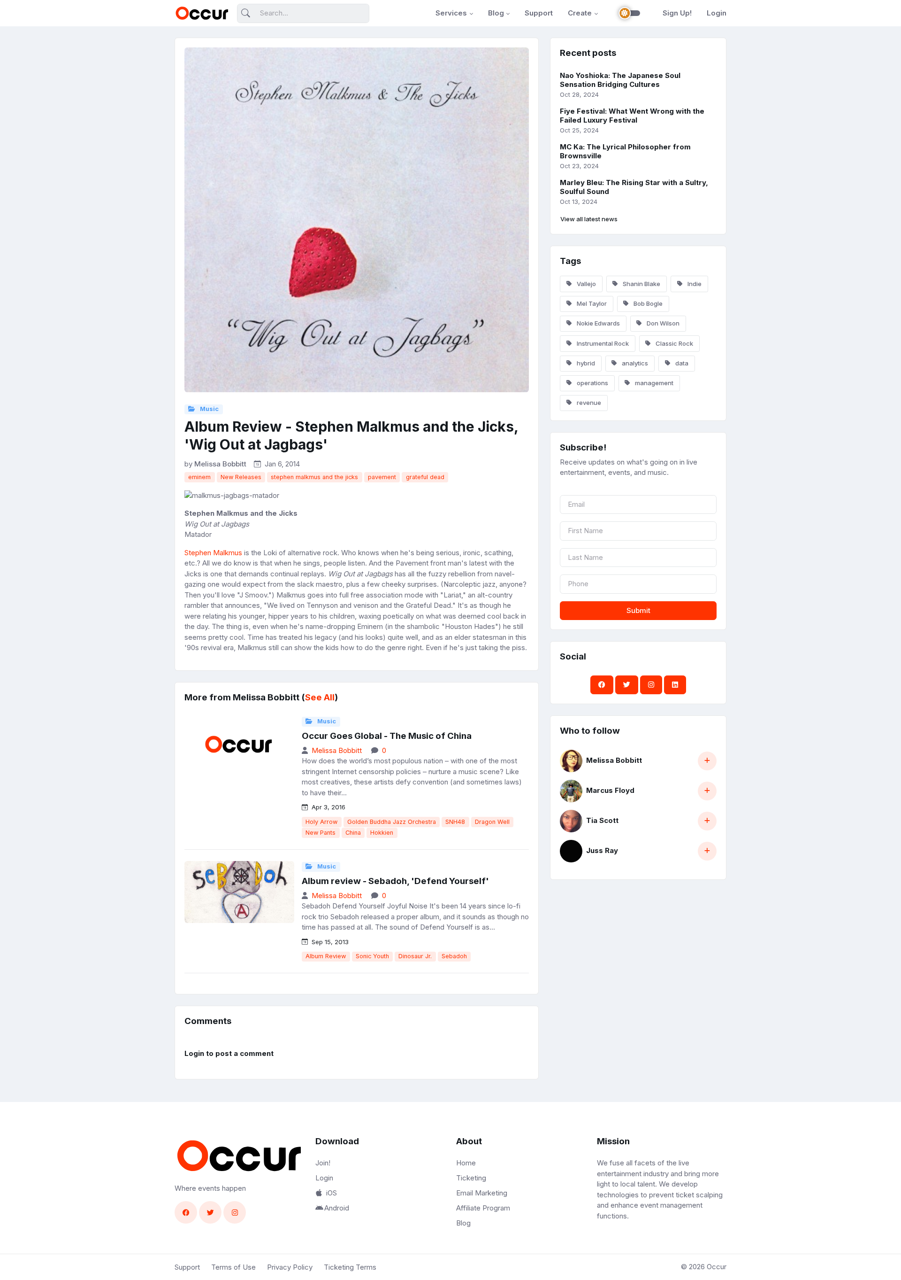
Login (716, 12)
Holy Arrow (321, 821)
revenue (588, 402)
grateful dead (425, 477)
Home (466, 1162)
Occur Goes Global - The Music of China (387, 735)
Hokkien (381, 832)
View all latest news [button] (589, 219)
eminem (199, 477)
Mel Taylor (591, 303)
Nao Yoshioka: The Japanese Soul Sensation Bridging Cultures (620, 80)
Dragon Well (492, 821)
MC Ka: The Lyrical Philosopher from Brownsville (625, 151)
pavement (382, 477)
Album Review (325, 956)
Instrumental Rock (602, 343)
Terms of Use (233, 1267)
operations (591, 383)
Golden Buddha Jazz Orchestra (391, 821)
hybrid (585, 363)
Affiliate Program (483, 1207)
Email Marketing (481, 1192)
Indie (694, 283)
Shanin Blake (640, 283)
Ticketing (471, 1177)
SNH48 (455, 821)
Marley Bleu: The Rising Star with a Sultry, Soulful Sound (634, 187)
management (653, 383)
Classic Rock (673, 343)
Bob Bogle (647, 303)
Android (336, 1207)
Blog (496, 12)
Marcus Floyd (610, 790)
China (353, 832)
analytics (634, 363)
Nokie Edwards (597, 323)
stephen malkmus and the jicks (314, 477)
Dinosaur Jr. (415, 956)
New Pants (320, 832)
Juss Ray (602, 850)
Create (580, 12)
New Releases (241, 477)
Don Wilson (662, 323)
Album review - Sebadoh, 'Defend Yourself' (395, 881)
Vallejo (585, 283)
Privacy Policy (290, 1267)
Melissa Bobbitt (220, 463)
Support (539, 12)
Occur (716, 1266)
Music (209, 408)
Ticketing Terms (350, 1267)
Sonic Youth (372, 956)
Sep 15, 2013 (329, 942)
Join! (322, 1162)
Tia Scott (602, 820)
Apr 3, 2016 (327, 807)
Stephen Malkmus (213, 552)
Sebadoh (454, 956)
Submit (638, 610)
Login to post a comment (229, 1053)
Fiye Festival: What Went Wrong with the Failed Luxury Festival (632, 115)
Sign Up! (677, 12)
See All (320, 697)
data (681, 363)
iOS (331, 1192)
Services (451, 12)
